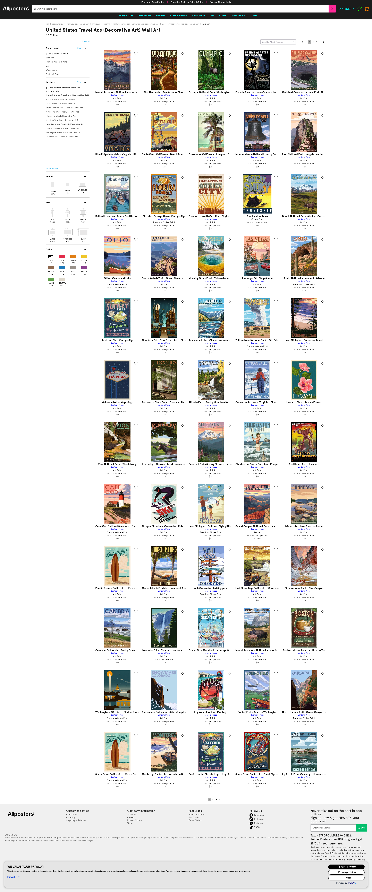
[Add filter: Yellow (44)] (84, 256)
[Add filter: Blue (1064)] (62, 267)
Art (47, 24)
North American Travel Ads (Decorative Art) (139, 24)
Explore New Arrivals (220, 2)
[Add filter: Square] (68, 184)
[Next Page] (323, 42)
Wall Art (206, 24)
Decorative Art (59, 24)
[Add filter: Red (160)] (62, 256)
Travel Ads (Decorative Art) (104, 24)
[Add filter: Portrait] (53, 184)
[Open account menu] (352, 8)
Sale (255, 16)
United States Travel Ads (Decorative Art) (180, 24)
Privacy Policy (13, 877)
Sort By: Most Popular (272, 42)
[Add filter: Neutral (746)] (62, 278)
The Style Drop (125, 16)
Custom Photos (178, 16)
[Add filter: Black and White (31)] (51, 256)
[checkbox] (52, 215)
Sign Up (361, 828)
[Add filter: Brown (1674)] (51, 267)
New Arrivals (198, 16)
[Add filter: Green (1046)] (51, 278)
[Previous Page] (302, 42)
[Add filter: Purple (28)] (84, 267)
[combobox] (180, 8)
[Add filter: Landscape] (83, 184)
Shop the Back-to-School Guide (187, 2)
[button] (152, 2)
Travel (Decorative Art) (78, 24)
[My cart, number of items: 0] (366, 9)
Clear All (86, 41)
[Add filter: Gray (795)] (73, 267)
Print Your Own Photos (152, 2)
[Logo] (16, 9)
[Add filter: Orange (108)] (73, 256)
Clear (79, 82)
